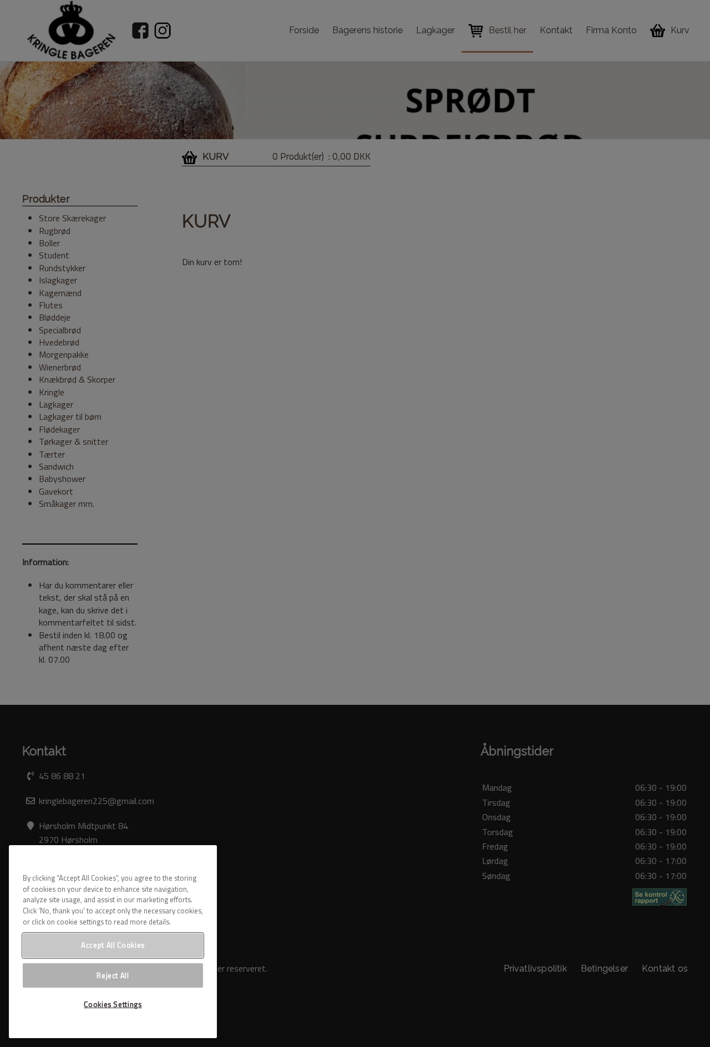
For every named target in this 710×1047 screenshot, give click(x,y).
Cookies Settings (113, 1004)
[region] (113, 941)
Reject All (113, 974)
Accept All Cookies (113, 945)
